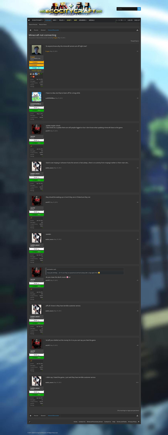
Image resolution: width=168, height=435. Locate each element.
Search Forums (33, 24)
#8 (137, 311)
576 (42, 151)
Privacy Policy (132, 422)
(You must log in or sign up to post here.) (128, 410)
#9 (137, 345)
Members (82, 20)
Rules (61, 20)
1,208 (41, 81)
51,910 (41, 83)
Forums (48, 20)
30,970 (41, 152)
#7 (137, 280)
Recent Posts (43, 24)
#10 (137, 382)
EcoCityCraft (37, 20)
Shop (69, 20)
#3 (137, 131)
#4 (137, 168)
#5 (137, 202)
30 (42, 115)
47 (42, 185)
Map (75, 20)
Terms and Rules (122, 422)
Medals (91, 20)
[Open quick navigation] (137, 30)
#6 (137, 239)
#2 (137, 98)
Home (75, 422)
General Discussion (41, 38)
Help (113, 422)
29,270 (41, 187)
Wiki (54, 20)
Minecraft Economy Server (95, 422)
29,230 (41, 117)
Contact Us (82, 422)
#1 (137, 51)
